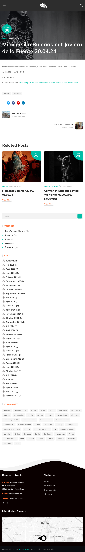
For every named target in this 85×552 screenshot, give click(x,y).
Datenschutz (50, 490)
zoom (17, 443)
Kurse (9, 239)
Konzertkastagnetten (41, 429)
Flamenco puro (45, 420)
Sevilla (37, 434)
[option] (21, 179)
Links (46, 481)
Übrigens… (11, 247)
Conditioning (19, 415)
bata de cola (75, 410)
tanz (22, 439)
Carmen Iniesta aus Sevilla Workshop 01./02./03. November (61, 194)
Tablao (71, 434)
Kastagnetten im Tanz (12, 429)
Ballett (43, 410)
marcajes (7, 434)
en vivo (40, 415)
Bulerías (6, 94)
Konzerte (48, 186)
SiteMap (48, 494)
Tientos (50, 439)
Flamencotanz (9, 425)
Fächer (37, 425)
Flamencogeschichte (11, 420)
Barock (52, 410)
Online (17, 434)
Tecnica (40, 439)
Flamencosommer (62, 420)
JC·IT (35, 549)
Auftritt (33, 410)
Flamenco (74, 415)
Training (60, 439)
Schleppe (27, 434)
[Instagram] (7, 503)
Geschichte (48, 425)
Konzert (27, 429)
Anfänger (7, 410)
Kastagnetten (71, 425)
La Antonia (15, 38)
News (4, 38)
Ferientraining (62, 415)
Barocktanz (63, 410)
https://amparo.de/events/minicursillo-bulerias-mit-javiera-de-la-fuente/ (48, 82)
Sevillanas (47, 434)
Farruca (49, 415)
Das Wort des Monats (16, 231)
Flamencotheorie (24, 425)
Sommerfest (60, 434)
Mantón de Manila (67, 429)
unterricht (71, 439)
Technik (31, 439)
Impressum (49, 485)
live (55, 429)
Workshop (17, 94)
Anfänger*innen (21, 410)
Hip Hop (59, 425)
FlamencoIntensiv (29, 420)
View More (7, 200)
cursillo (30, 415)
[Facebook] (3, 503)
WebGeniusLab (24, 549)
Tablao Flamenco (10, 439)
